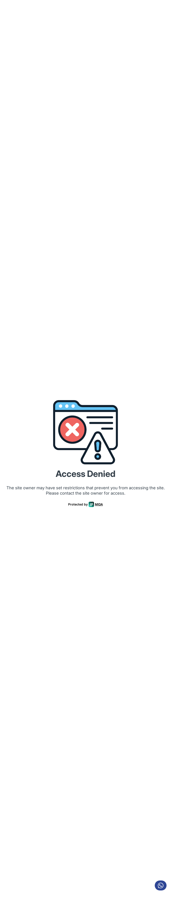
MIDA (99, 504)
